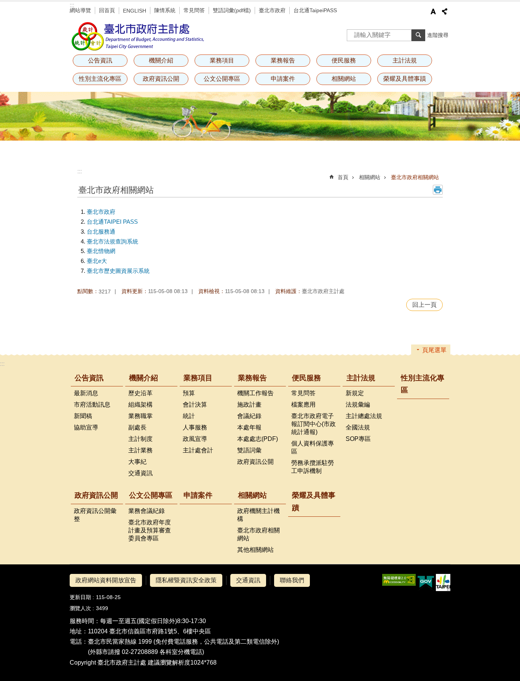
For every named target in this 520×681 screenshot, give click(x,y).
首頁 (343, 177)
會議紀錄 (249, 416)
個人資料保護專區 (312, 447)
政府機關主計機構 (258, 515)
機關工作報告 (255, 393)
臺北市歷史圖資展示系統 (118, 271)
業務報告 (252, 378)
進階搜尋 (437, 35)
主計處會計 (198, 450)
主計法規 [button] (404, 60)
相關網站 (369, 177)
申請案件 (283, 78)
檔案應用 (303, 404)
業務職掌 (140, 416)
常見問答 (194, 10)
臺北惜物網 (101, 251)
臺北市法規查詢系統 (112, 241)
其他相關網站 (255, 549)
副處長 (137, 427)
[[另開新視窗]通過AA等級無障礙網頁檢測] (399, 580)
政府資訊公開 (255, 461)
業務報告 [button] (283, 60)
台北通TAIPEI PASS (112, 221)
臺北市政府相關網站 (415, 177)
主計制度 (140, 439)
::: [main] (79, 171)
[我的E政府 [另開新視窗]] (426, 582)
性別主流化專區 (100, 78)
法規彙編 (358, 404)
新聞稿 (83, 416)
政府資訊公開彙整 (95, 515)
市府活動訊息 (92, 404)
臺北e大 (97, 261)
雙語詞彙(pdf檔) (232, 10)
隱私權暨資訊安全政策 (186, 580)
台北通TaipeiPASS (315, 10)
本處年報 (249, 427)
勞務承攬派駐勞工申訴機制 (312, 467)
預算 (189, 393)
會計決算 (195, 404)
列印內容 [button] (438, 190)
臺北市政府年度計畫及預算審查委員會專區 (149, 530)
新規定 (355, 393)
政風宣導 (195, 439)
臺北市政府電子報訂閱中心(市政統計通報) (313, 424)
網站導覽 (80, 10)
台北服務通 (101, 231)
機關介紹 (143, 378)
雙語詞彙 (249, 450)
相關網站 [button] (344, 78)
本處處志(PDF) (257, 439)
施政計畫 (249, 404)
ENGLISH (134, 11)
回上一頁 (424, 304)
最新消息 (86, 393)
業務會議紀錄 (146, 511)
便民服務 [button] (344, 60)
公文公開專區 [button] (222, 78)
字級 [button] (433, 11)
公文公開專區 (150, 495)
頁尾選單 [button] (434, 350)
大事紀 (137, 461)
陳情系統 (164, 10)
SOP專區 (358, 439)
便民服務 (306, 378)
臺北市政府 (272, 10)
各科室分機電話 (181, 652)
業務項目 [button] (222, 60)
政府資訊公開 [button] (161, 78)
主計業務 (140, 450)
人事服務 (195, 427)
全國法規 (358, 427)
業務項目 (197, 378)
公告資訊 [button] (100, 60)
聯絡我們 (292, 580)
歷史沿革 (140, 393)
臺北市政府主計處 (138, 36)
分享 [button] (444, 11)
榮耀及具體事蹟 (404, 78)
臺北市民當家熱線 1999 (120, 641)
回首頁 (107, 10)
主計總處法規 (364, 416)
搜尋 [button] (418, 35)
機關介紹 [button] (161, 60)
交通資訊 (140, 473)
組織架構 (140, 404)
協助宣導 (86, 427)
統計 (189, 416)
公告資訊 (89, 378)
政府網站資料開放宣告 (105, 580)
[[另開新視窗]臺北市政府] (443, 582)
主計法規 (360, 378)
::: (72, 5)
